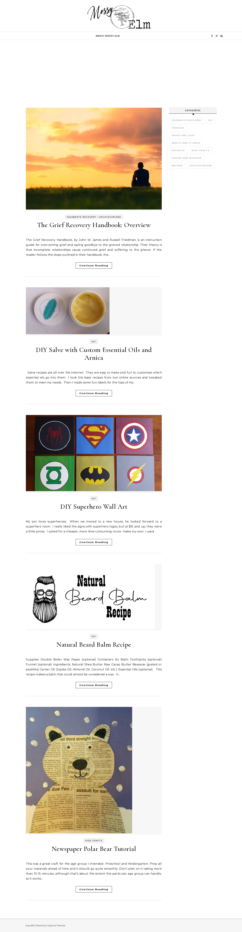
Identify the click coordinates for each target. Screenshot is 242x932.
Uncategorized (110, 217)
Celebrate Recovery (81, 217)
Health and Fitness (186, 143)
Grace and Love (183, 135)
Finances (178, 128)
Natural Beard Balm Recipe (93, 644)
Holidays (178, 150)
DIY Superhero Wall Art (93, 506)
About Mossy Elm (108, 35)
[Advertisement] (121, 80)
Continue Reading (93, 265)
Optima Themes (56, 925)
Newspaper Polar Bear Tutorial (94, 849)
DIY (94, 341)
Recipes (177, 165)
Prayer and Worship (187, 158)
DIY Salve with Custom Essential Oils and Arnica (94, 354)
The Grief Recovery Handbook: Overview (94, 225)
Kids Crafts (93, 840)
